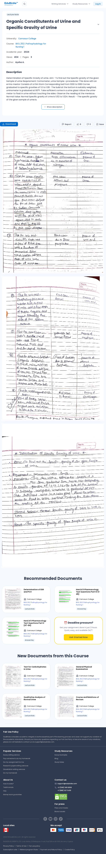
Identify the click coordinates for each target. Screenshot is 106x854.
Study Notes (59, 762)
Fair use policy (34, 846)
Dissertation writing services (14, 769)
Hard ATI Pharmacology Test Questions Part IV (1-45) (88, 591)
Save (101, 124)
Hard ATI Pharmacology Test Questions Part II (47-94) (35, 623)
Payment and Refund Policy (51, 849)
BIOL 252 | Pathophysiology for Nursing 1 (31, 45)
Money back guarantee (12, 794)
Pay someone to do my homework (16, 758)
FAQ (4, 791)
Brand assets (60, 811)
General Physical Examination (84, 668)
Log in (98, 4)
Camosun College (27, 38)
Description (14, 72)
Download (11, 124)
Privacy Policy (8, 846)
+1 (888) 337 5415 (64, 790)
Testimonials (8, 787)
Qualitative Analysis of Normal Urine (34, 698)
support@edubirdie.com (44, 742)
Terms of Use (21, 846)
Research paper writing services (15, 766)
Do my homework (10, 773)
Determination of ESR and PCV (34, 590)
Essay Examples (61, 755)
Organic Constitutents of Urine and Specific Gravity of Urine (43, 24)
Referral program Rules (29, 849)
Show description (54, 107)
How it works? (8, 784)
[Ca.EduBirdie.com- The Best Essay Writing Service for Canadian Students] (5, 831)
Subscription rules (10, 849)
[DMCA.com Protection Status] (79, 797)
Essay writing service (11, 755)
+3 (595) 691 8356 (65, 787)
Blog (56, 758)
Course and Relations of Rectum (87, 698)
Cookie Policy (70, 849)
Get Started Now (78, 637)
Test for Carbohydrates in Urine (35, 668)
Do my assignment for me (13, 762)
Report (68, 124)
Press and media (61, 808)
